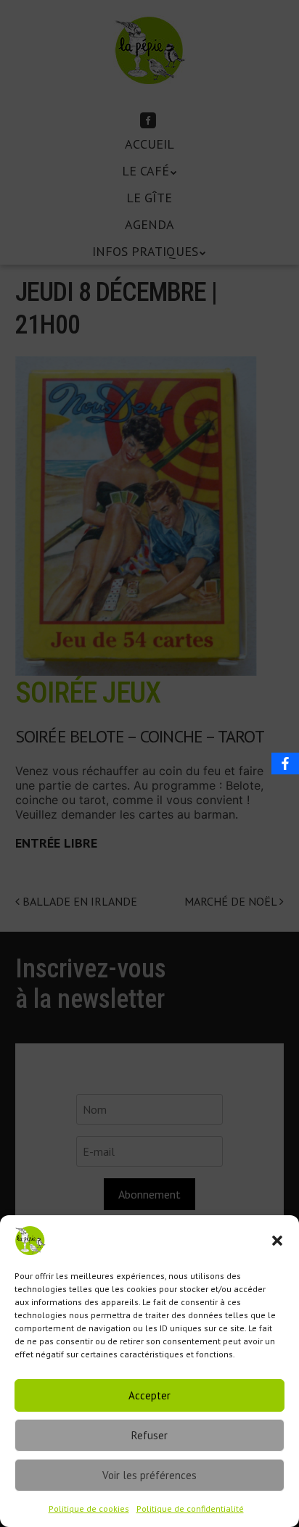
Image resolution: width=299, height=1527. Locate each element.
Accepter (149, 1395)
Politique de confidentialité (190, 1508)
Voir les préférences (149, 1475)
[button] (277, 1240)
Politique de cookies (89, 1508)
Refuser (149, 1435)
